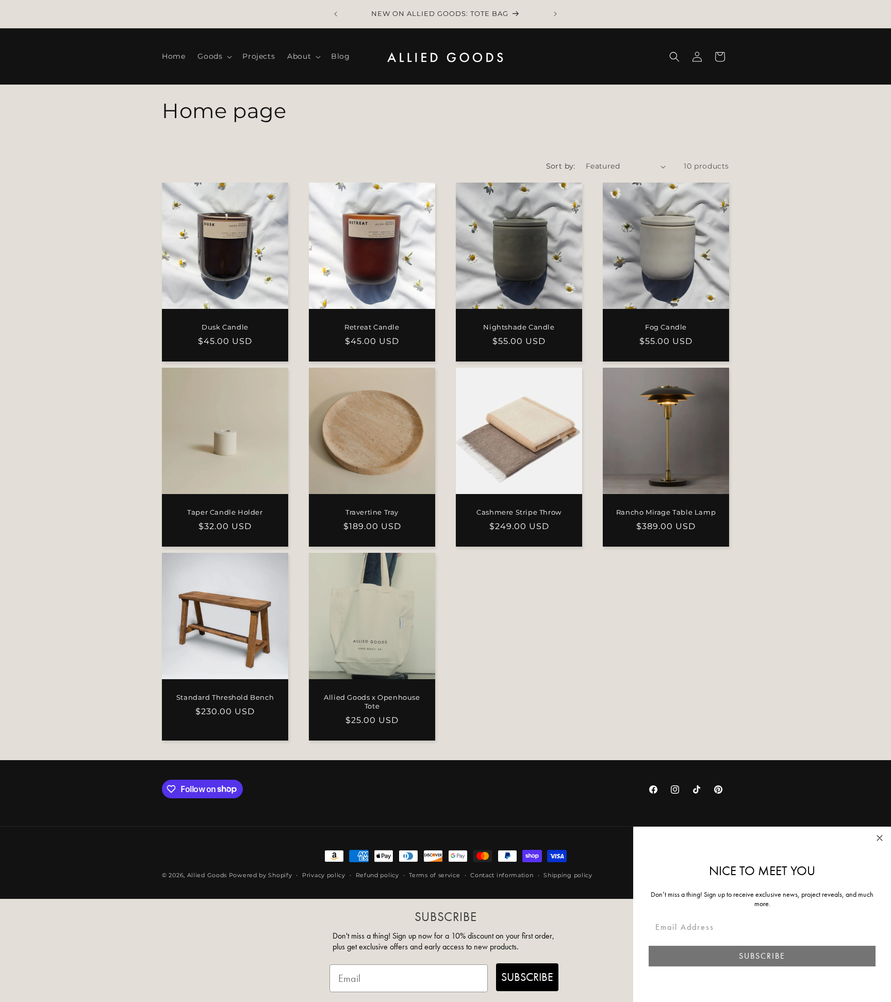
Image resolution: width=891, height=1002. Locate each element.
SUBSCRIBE (527, 977)
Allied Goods (207, 875)
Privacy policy (323, 874)
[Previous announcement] (335, 14)
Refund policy (377, 874)
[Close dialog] (879, 838)
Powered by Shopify (260, 875)
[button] (213, 56)
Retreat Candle (371, 327)
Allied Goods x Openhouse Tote (372, 701)
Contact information (501, 874)
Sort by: (560, 166)
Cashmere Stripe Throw (519, 512)
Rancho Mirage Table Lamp (666, 512)
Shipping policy (567, 874)
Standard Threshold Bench (225, 697)
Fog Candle (666, 327)
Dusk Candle (225, 327)
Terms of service (434, 874)
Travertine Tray (372, 512)
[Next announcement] (555, 14)
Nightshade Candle (518, 327)
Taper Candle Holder (224, 512)
